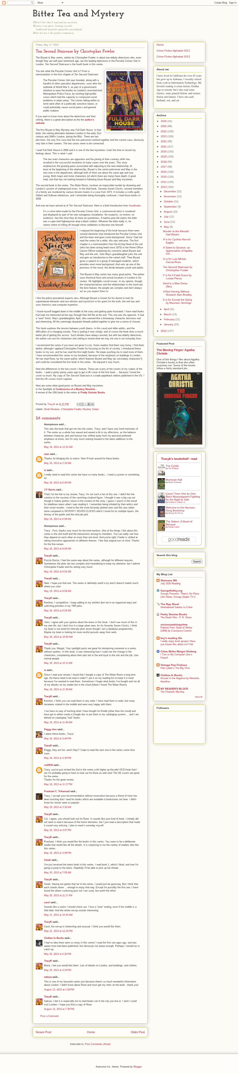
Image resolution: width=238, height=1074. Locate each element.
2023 (164, 136)
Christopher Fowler (71, 409)
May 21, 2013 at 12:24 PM (58, 931)
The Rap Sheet (169, 604)
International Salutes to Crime (176, 607)
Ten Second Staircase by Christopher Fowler (177, 269)
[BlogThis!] (82, 404)
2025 (164, 126)
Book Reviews (52, 409)
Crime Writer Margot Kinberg (178, 651)
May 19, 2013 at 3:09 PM (57, 852)
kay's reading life (171, 638)
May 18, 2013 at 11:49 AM (58, 722)
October (169, 201)
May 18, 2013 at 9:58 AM (57, 591)
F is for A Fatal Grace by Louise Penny (177, 277)
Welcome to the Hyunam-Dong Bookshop (181, 509)
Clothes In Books (54, 938)
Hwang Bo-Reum (175, 513)
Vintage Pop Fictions (173, 664)
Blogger (137, 1066)
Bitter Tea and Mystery (78, 14)
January (169, 324)
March (168, 314)
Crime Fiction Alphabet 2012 (173, 50)
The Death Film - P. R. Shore (176, 617)
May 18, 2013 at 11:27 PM (58, 784)
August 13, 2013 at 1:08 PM (59, 989)
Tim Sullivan (173, 468)
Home (91, 1032)
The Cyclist (172, 465)
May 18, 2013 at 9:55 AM (57, 571)
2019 (164, 156)
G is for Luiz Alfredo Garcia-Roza (174, 260)
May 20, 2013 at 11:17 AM (58, 895)
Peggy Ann (50, 729)
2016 (164, 171)
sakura (48, 977)
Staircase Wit (168, 580)
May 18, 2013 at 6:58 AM (57, 519)
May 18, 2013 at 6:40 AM (57, 482)
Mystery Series (91, 409)
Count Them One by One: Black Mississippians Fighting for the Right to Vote (183, 496)
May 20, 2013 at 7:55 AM (57, 872)
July (166, 216)
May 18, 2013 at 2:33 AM (57, 463)
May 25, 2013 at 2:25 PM (57, 954)
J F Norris (49, 489)
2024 (164, 131)
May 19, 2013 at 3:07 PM (57, 830)
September (171, 206)
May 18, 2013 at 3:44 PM (57, 738)
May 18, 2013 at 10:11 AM (58, 663)
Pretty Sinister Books (173, 614)
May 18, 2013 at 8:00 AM (57, 548)
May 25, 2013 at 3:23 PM (57, 970)
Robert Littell (173, 527)
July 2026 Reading (170, 583)
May (167, 226)
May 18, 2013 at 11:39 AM (58, 689)
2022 (164, 141)
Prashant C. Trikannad (57, 791)
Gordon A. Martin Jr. (176, 502)
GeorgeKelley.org (171, 590)
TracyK (51, 404)
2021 (164, 146)
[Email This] (78, 404)
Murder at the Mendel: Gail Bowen (176, 233)
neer (46, 454)
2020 (164, 151)
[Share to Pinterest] (92, 404)
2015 (164, 176)
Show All (198, 697)
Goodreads (135, 205)
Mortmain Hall (174, 479)
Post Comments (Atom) (97, 1044)
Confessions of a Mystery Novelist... (76, 389)
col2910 (48, 765)
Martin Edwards (174, 482)
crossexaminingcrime (174, 624)
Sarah (47, 860)
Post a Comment (49, 1016)
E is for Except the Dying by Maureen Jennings (177, 301)
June (167, 221)
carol (47, 902)
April (167, 309)
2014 (164, 181)
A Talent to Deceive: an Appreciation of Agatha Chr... (177, 250)
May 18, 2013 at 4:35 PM (57, 758)
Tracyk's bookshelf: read (179, 459)
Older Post (138, 1032)
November (170, 196)
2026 (164, 121)
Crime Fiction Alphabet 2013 (173, 56)
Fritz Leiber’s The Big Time (175, 668)
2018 (164, 161)
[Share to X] (85, 404)
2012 (164, 330)
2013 (164, 186)
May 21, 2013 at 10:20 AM (58, 914)
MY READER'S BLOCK (174, 688)
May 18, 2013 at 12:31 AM (58, 447)
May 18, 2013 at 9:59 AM (57, 610)
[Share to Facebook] (89, 404)
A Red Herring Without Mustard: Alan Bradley (177, 293)
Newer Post (43, 1032)
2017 (164, 166)
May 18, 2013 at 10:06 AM (58, 636)
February (169, 319)
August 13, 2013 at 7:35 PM (59, 1009)
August (168, 211)
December (170, 191)
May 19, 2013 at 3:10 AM (57, 807)
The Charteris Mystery (172, 691)
